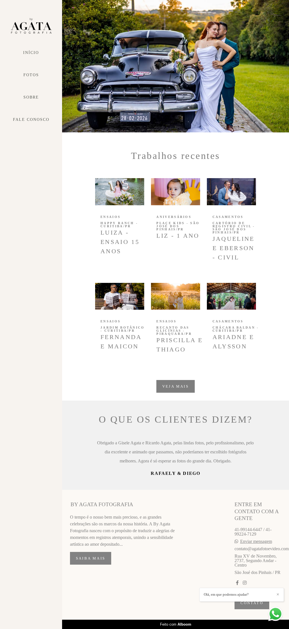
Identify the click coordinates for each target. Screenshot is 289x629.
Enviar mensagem (256, 577)
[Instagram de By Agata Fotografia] (245, 619)
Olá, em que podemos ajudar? (226, 594)
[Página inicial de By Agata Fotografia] (31, 26)
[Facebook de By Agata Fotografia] (237, 619)
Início (31, 53)
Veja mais (175, 386)
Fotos (31, 75)
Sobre (31, 97)
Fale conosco (31, 119)
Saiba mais (90, 594)
